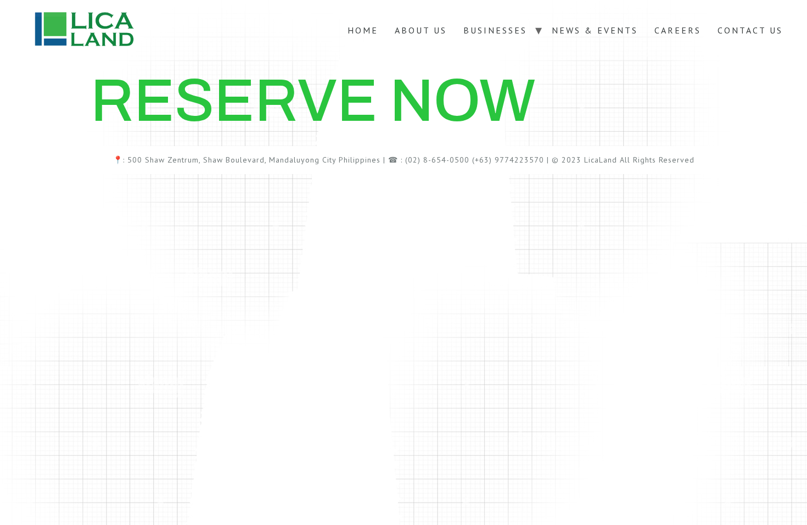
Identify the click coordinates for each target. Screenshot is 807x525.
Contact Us (750, 30)
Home (363, 30)
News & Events (595, 30)
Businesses (495, 30)
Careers (677, 30)
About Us (421, 30)
